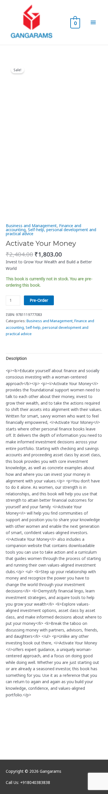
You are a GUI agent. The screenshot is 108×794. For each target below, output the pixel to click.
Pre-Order (39, 300)
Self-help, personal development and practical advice (51, 231)
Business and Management (31, 225)
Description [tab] (16, 358)
